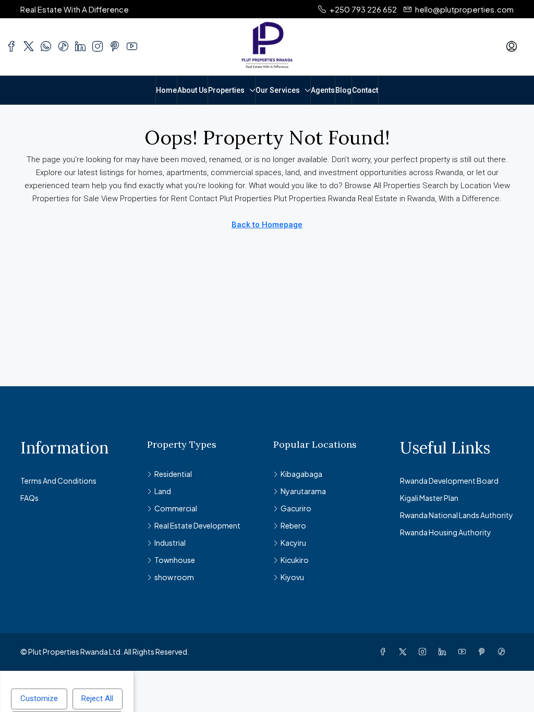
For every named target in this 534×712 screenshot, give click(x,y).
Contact (365, 90)
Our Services (278, 90)
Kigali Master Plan (429, 497)
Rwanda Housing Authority (445, 532)
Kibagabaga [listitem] (301, 473)
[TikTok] (503, 651)
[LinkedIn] (444, 651)
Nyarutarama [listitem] (303, 491)
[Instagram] (424, 651)
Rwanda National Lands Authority (456, 515)
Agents (323, 90)
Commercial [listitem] (175, 508)
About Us (192, 90)
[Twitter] (404, 651)
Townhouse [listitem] (174, 559)
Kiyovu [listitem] (292, 577)
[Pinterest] (484, 651)
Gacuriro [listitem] (296, 508)
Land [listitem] (162, 491)
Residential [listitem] (173, 473)
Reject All (97, 698)
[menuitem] (512, 47)
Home (166, 90)
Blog (343, 90)
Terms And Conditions (58, 480)
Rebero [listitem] (293, 525)
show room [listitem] (174, 577)
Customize (39, 698)
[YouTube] (464, 651)
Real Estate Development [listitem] (197, 525)
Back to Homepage (267, 224)
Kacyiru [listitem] (293, 542)
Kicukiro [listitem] (295, 559)
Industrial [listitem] (170, 542)
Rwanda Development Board (449, 480)
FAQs (29, 497)
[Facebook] (385, 651)
